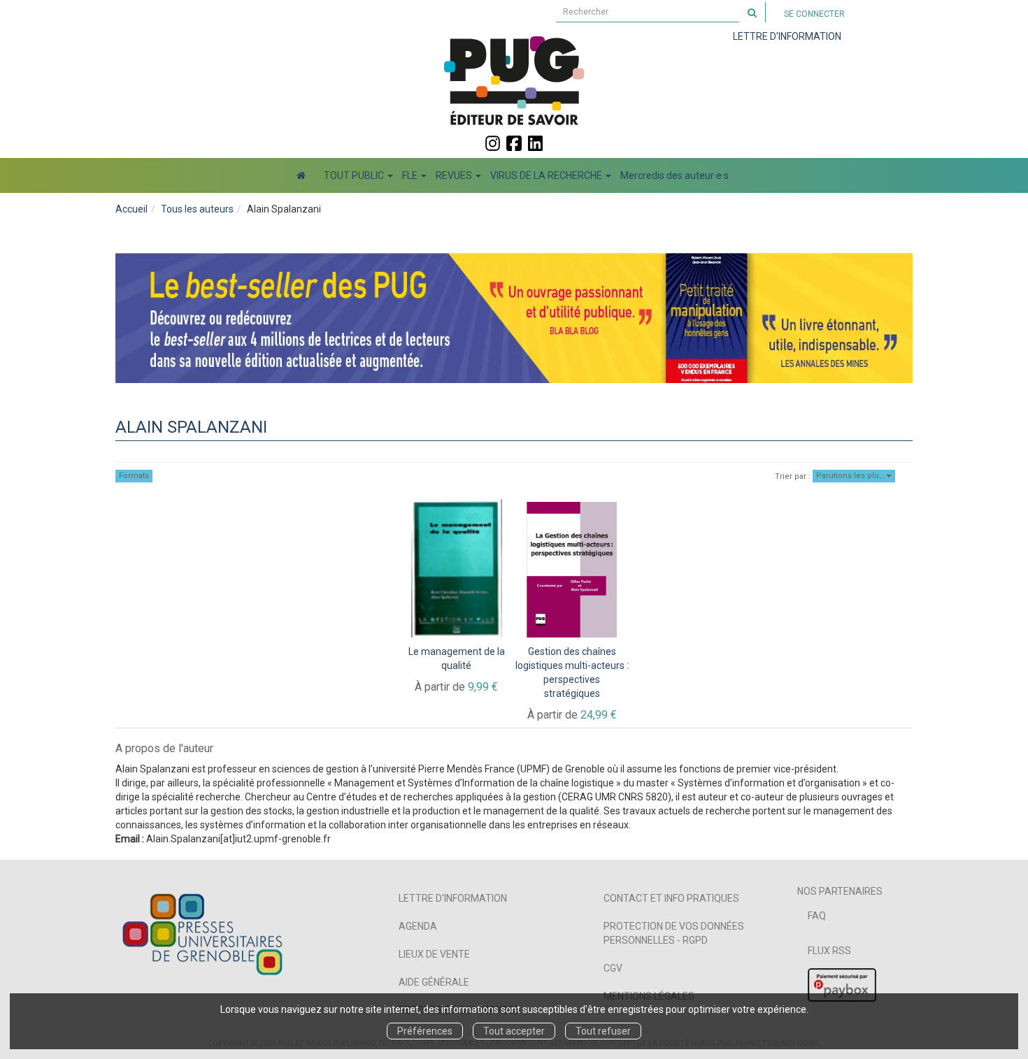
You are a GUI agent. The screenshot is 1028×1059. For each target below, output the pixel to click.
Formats (134, 475)
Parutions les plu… (851, 475)
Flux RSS (829, 950)
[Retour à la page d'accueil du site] (514, 80)
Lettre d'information (453, 898)
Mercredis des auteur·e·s (674, 175)
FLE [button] (411, 175)
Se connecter (814, 14)
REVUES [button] (455, 175)
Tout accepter (514, 1031)
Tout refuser (603, 1031)
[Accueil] (301, 175)
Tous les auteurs (197, 209)
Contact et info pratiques (671, 898)
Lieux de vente (434, 954)
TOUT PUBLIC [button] (355, 175)
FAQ (817, 915)
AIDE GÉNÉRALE (434, 982)
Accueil (131, 209)
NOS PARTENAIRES (840, 891)
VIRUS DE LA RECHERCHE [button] (547, 175)
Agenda (418, 926)
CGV (613, 968)
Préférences (424, 1031)
